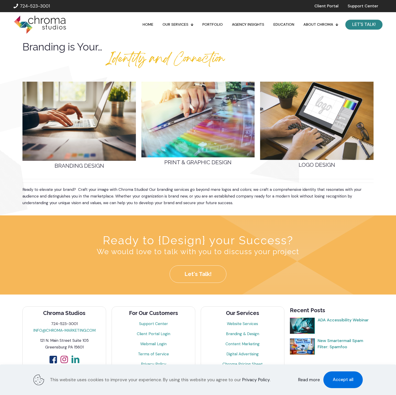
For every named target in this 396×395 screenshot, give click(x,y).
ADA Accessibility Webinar (343, 320)
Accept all (343, 379)
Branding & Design (242, 333)
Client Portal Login (153, 333)
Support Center (153, 323)
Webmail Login (153, 343)
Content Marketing (243, 343)
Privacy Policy (153, 364)
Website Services (242, 323)
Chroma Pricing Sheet (243, 364)
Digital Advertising (242, 353)
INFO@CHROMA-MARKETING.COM (64, 330)
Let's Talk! (198, 274)
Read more (309, 380)
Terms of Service (153, 353)
